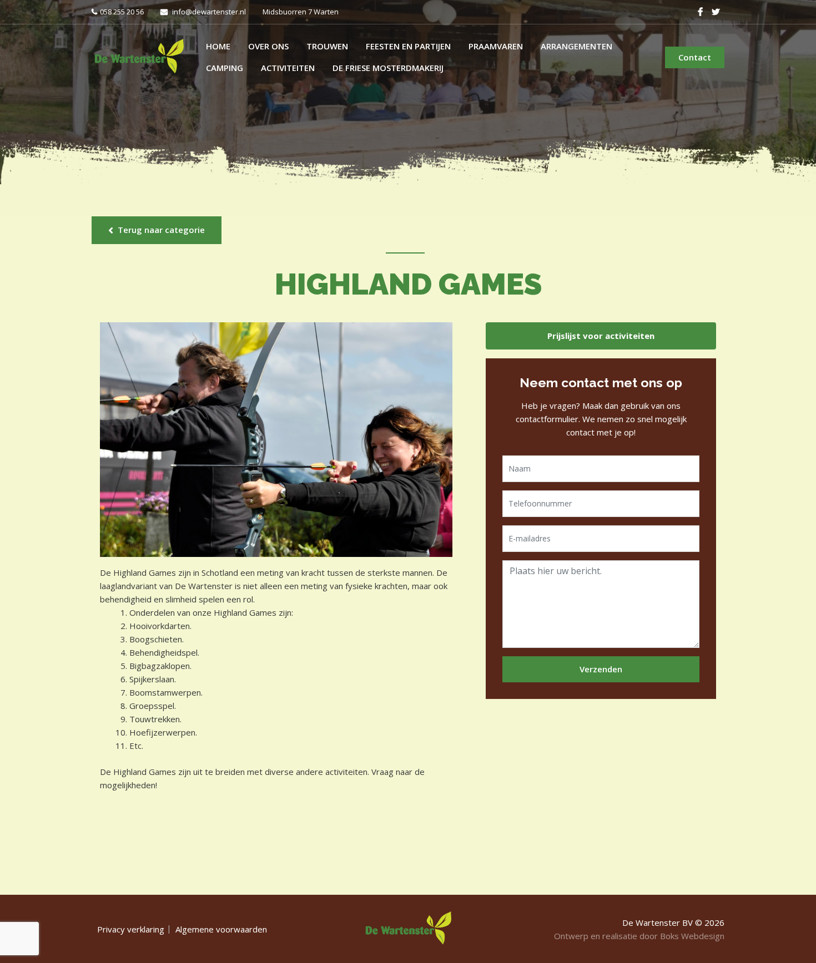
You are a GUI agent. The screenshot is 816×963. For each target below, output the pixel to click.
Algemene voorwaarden (221, 929)
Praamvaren (496, 46)
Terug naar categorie (161, 229)
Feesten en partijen (408, 46)
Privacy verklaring (130, 929)
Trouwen (327, 46)
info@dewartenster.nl (209, 12)
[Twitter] (716, 12)
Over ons (268, 46)
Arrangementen (576, 46)
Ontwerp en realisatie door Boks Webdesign (639, 935)
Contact (694, 57)
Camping (224, 67)
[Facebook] (700, 12)
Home (218, 46)
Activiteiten (288, 67)
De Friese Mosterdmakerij (388, 67)
